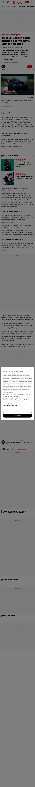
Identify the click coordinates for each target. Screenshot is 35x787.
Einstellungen (17, 411)
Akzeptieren (17, 415)
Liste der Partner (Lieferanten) (10, 405)
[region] (17, 393)
